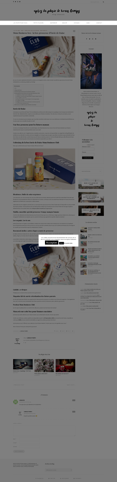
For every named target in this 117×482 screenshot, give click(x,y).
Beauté (64, 23)
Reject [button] (61, 243)
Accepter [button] (51, 242)
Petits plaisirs (39, 23)
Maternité (53, 23)
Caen (88, 23)
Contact (99, 23)
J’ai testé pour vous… (21, 23)
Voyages (77, 23)
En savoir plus (68, 243)
